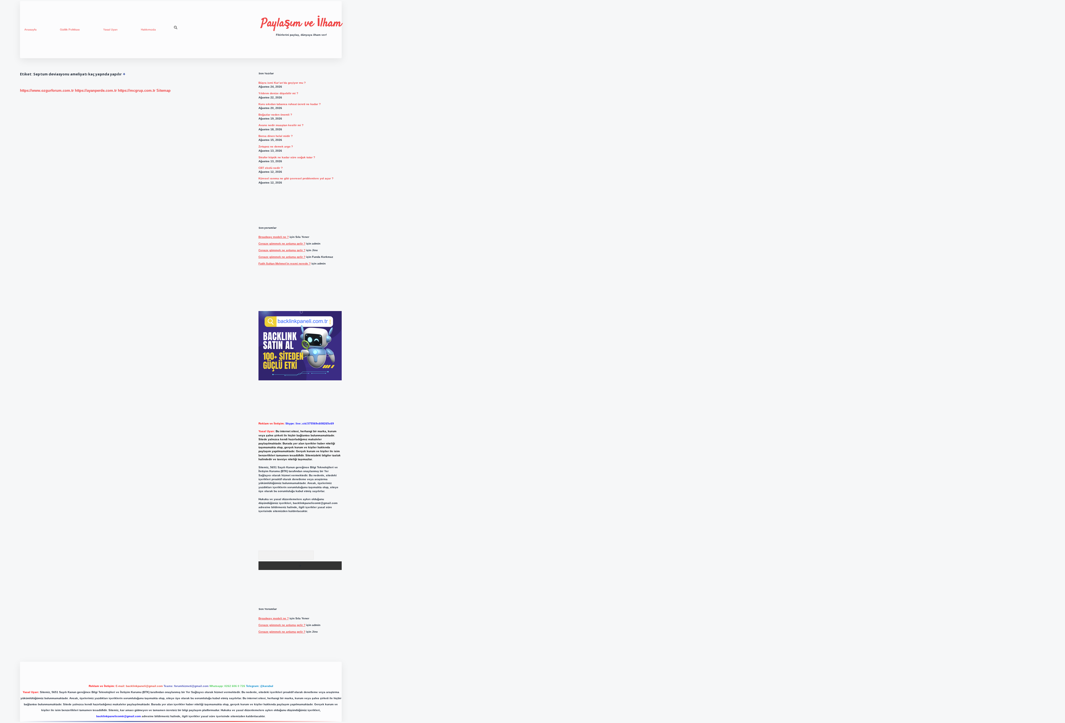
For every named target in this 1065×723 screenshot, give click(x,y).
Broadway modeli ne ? (273, 236)
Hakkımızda (148, 29)
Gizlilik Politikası (70, 29)
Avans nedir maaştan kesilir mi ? (280, 125)
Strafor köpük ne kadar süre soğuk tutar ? (286, 157)
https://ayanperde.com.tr (96, 90)
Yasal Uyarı (110, 29)
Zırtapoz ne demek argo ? (275, 146)
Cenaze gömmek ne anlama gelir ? (281, 243)
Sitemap (163, 90)
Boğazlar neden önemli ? (275, 114)
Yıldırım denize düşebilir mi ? (278, 93)
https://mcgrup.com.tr (136, 90)
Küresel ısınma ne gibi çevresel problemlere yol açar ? (295, 178)
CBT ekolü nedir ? (270, 167)
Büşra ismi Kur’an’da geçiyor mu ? (282, 82)
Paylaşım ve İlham (301, 24)
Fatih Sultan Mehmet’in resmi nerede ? (284, 263)
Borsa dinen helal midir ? (275, 136)
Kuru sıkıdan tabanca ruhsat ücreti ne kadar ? (289, 104)
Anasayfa (30, 29)
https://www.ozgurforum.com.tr (47, 90)
